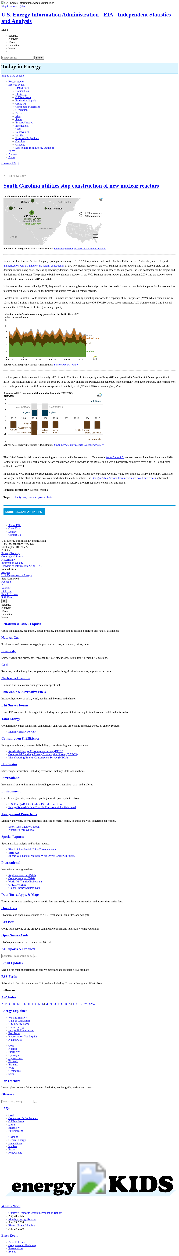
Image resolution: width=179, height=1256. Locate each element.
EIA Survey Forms (14, 705)
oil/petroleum (23, 97)
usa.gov (5, 572)
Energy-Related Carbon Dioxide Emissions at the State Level (42, 807)
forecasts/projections (27, 138)
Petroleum (14, 1033)
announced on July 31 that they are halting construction (33, 265)
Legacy (12, 531)
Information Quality (12, 562)
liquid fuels (22, 87)
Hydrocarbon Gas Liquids (22, 1036)
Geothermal (14, 1070)
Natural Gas (10, 637)
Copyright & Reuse (12, 556)
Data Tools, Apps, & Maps (20, 894)
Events (12, 1251)
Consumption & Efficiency (20, 738)
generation (21, 109)
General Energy (17, 1139)
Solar (11, 1073)
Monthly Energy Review (22, 731)
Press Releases (16, 1242)
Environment (10, 791)
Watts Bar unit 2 (115, 457)
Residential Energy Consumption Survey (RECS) (35, 751)
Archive (12, 154)
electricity (21, 94)
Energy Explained (14, 1011)
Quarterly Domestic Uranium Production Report (35, 1212)
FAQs (5, 1108)
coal (18, 128)
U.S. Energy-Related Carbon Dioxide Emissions (35, 804)
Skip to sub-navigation (13, 6)
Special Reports (12, 837)
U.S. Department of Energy (16, 575)
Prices (11, 150)
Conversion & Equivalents (23, 1118)
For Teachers (10, 1081)
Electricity (8, 651)
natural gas (22, 90)
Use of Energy (16, 1027)
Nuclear (12, 1048)
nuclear (33, 497)
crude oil (20, 103)
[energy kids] (89, 1199)
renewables (22, 131)
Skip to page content (12, 75)
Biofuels (13, 1061)
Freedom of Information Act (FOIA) (21, 565)
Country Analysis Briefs (21, 878)
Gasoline (13, 1136)
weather (19, 135)
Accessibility (8, 559)
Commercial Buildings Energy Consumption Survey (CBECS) (43, 754)
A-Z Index (8, 997)
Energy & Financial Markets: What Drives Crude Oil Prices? (41, 855)
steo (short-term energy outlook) (34, 147)
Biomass (13, 1064)
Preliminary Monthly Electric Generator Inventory (78, 445)
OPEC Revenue (17, 884)
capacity (20, 144)
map (17, 116)
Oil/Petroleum (16, 1121)
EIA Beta (8, 922)
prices (18, 113)
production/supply (25, 100)
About (11, 157)
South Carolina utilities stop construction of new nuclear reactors (81, 185)
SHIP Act (13, 852)
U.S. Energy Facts (18, 1023)
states (18, 119)
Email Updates (9, 594)
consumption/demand (27, 106)
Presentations (15, 1248)
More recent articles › (24, 511)
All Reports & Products (18, 949)
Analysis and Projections (19, 814)
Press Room (9, 1235)
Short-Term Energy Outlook (24, 826)
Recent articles (16, 81)
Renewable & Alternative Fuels (23, 692)
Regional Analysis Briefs (22, 875)
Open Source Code (14, 935)
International (10, 778)
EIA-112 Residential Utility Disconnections (32, 849)
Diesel (11, 1124)
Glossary (6, 163)
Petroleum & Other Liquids (21, 624)
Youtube (6, 587)
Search (39, 57)
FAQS (15, 163)
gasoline (20, 141)
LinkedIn (6, 591)
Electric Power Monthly (66, 364)
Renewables (15, 1152)
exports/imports (24, 122)
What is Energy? (17, 1017)
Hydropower (15, 1058)
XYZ (92, 1003)
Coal (4, 665)
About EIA (14, 525)
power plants (45, 497)
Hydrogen (14, 1055)
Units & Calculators (19, 1020)
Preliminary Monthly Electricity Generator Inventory (80, 248)
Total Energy (10, 719)
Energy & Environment (21, 1030)
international (22, 125)
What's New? (10, 1206)
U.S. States (9, 764)
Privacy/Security (10, 553)
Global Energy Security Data (24, 887)
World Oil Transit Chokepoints (25, 881)
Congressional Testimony (22, 1245)
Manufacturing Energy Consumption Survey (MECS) (38, 757)
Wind (11, 1067)
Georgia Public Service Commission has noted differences (124, 478)
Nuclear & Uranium (15, 678)
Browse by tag (16, 84)
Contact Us (14, 534)
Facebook (6, 581)
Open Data (14, 528)
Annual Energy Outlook (21, 829)
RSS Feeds (7, 597)
